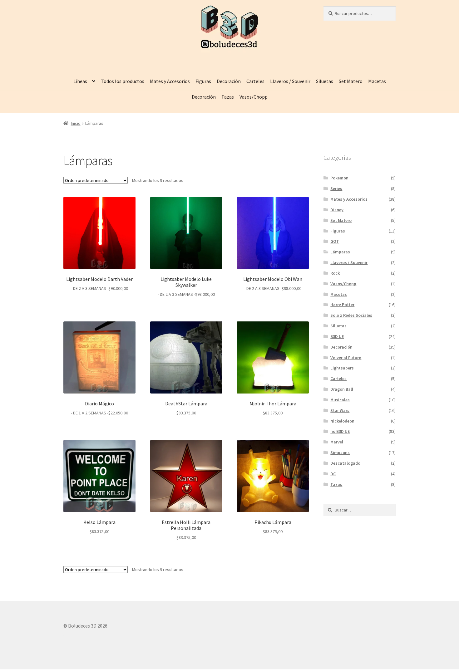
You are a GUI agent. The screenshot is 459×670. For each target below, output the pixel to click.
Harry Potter (342, 304)
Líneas (80, 81)
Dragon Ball (341, 389)
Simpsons (340, 452)
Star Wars (339, 410)
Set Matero (351, 81)
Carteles (255, 81)
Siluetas (324, 81)
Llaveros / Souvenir (290, 81)
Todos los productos (122, 81)
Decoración (229, 81)
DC (333, 474)
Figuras (203, 81)
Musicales (340, 400)
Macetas (377, 81)
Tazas (227, 97)
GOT (334, 241)
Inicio (76, 123)
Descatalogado (345, 463)
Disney (336, 210)
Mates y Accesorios (170, 81)
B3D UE (337, 336)
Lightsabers (342, 368)
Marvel (336, 442)
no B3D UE (340, 431)
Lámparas (340, 252)
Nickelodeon (342, 421)
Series (336, 188)
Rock (335, 273)
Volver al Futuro (345, 357)
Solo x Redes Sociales (351, 315)
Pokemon (339, 178)
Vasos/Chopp (253, 97)
